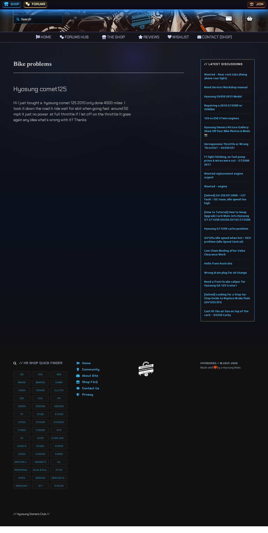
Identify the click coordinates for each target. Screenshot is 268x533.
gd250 (22, 406)
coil (40, 398)
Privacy (87, 394)
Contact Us (90, 388)
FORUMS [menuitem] (38, 4)
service (40, 477)
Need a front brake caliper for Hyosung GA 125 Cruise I (224, 283)
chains (40, 390)
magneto (40, 462)
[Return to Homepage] (146, 369)
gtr (59, 430)
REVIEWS (151, 37)
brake (22, 382)
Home (86, 363)
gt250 (22, 422)
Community (90, 369)
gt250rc (59, 422)
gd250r (59, 406)
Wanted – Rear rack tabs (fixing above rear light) (225, 76)
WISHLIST (180, 37)
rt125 (59, 469)
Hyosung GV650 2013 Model (223, 96)
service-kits (59, 477)
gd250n (40, 406)
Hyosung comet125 (40, 89)
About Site (90, 376)
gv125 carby (59, 438)
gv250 (22, 454)
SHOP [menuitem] (14, 4)
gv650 (59, 454)
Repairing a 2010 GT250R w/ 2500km (223, 107)
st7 (40, 485)
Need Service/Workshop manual (225, 87)
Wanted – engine (215, 186)
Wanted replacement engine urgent (223, 175)
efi (59, 398)
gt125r (59, 414)
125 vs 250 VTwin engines (221, 118)
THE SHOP (115, 37)
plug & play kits (41, 469)
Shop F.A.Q (90, 382)
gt (21, 414)
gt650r (40, 430)
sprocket (22, 485)
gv (21, 438)
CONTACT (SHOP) (216, 37)
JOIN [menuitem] (259, 4)
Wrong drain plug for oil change (225, 272)
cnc (21, 398)
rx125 (21, 477)
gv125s (59, 446)
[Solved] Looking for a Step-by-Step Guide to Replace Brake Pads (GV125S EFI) (227, 298)
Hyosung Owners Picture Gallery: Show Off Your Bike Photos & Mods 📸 (227, 131)
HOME (45, 37)
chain (21, 390)
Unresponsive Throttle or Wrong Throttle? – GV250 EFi (226, 145)
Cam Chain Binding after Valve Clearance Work (224, 252)
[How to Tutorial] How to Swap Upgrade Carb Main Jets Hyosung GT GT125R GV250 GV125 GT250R (227, 216)
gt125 (40, 414)
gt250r (40, 422)
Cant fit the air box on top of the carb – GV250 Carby (226, 313)
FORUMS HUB (76, 37)
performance (22, 469)
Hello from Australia (218, 263)
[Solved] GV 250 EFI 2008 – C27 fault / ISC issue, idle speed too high (225, 199)
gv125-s (21, 446)
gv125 (40, 438)
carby (59, 382)
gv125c (40, 446)
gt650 (22, 430)
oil (59, 462)
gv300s (40, 454)
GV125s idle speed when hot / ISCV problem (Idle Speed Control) (227, 239)
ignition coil (22, 462)
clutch (58, 390)
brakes (40, 382)
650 (59, 374)
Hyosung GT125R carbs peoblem (226, 228)
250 (40, 374)
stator (58, 485)
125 (22, 374)
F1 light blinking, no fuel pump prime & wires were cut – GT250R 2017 (226, 160)
